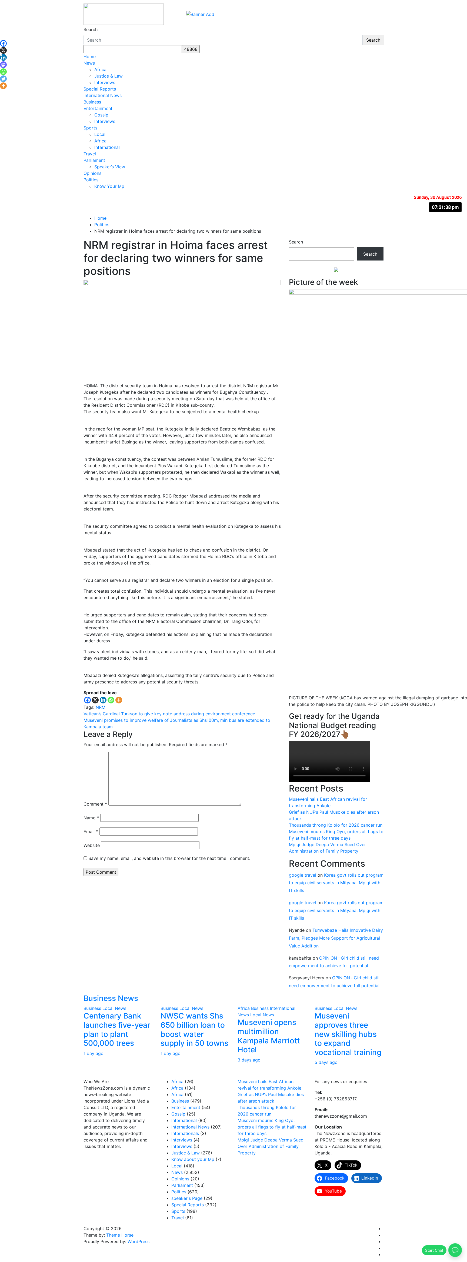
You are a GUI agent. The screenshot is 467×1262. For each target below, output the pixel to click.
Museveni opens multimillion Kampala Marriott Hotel (269, 1036)
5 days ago (326, 1062)
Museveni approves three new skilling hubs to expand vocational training (348, 1034)
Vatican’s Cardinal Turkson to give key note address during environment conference (169, 713)
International (107, 147)
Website (92, 845)
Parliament (94, 160)
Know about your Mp (192, 1159)
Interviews (104, 82)
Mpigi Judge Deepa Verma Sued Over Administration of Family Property (270, 1146)
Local (99, 134)
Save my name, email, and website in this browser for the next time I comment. (169, 858)
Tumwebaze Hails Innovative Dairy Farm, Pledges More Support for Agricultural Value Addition (336, 938)
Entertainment (98, 108)
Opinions (92, 173)
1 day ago (94, 1053)
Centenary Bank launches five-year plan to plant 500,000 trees (117, 1029)
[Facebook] (87, 700)
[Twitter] (3, 78)
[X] (95, 700)
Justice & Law (108, 76)
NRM (100, 707)
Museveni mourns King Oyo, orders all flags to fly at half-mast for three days (272, 1127)
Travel (90, 153)
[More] (118, 700)
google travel (302, 875)
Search (91, 29)
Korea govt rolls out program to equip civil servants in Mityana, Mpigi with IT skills (336, 882)
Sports (90, 128)
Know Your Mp (109, 186)
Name (91, 817)
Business (92, 102)
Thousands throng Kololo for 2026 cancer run (335, 825)
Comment (95, 804)
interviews (181, 1140)
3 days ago (249, 1060)
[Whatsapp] (111, 700)
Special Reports (100, 89)
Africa (100, 69)
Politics (91, 179)
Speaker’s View (109, 166)
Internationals (185, 1133)
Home (90, 56)
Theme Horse (120, 1235)
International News (103, 95)
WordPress (138, 1241)
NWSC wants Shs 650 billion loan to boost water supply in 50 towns (194, 1029)
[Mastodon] (3, 64)
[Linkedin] (103, 700)
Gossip (101, 115)
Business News (111, 998)
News (89, 63)
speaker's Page (186, 1198)
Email (91, 831)
